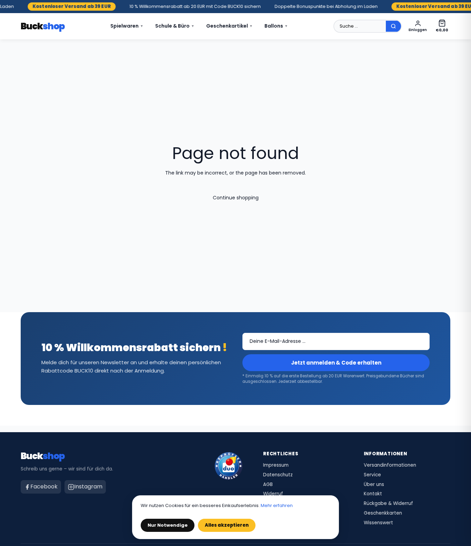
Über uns (374, 485)
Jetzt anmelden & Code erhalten (336, 362)
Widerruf (273, 494)
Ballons (276, 25)
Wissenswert (378, 523)
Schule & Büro (174, 25)
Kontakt (373, 494)
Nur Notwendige (168, 525)
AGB (268, 485)
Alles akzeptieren (227, 525)
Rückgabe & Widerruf (388, 503)
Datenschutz (278, 475)
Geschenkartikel (229, 25)
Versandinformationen (390, 465)
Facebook (44, 486)
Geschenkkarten (383, 513)
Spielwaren (126, 25)
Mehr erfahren (277, 505)
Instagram (88, 486)
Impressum (276, 465)
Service (372, 475)
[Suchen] (393, 26)
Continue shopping (236, 197)
